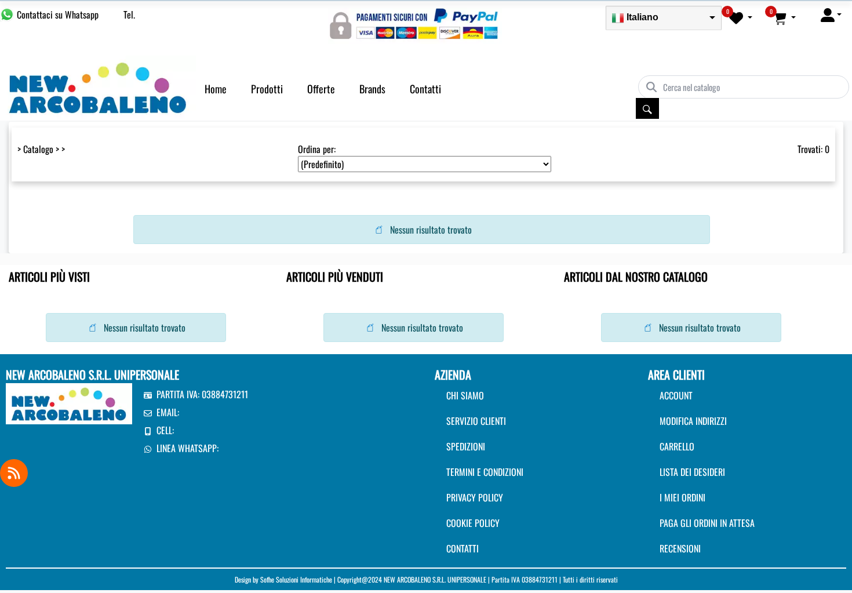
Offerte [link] (321, 88)
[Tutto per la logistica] (98, 86)
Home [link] (216, 88)
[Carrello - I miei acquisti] (784, 17)
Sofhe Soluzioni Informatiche (296, 579)
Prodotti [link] (267, 88)
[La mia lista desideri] (741, 17)
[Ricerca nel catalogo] (647, 108)
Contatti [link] (425, 88)
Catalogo (38, 149)
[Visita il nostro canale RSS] (14, 473)
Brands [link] (372, 88)
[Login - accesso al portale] (831, 14)
